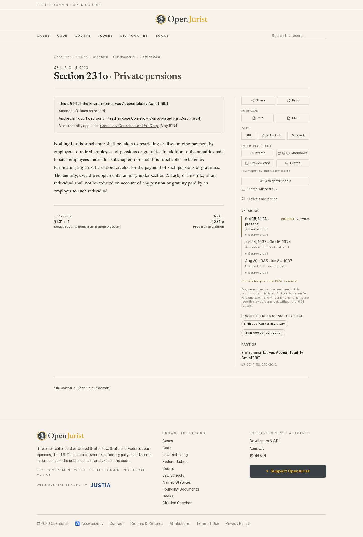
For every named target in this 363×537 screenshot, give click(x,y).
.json (81, 388)
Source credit (258, 234)
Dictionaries (134, 35)
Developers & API (265, 441)
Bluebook (298, 135)
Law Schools (173, 475)
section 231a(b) (166, 175)
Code (62, 35)
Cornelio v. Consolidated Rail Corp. (160, 118)
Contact (116, 523)
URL (249, 135)
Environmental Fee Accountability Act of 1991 (128, 103)
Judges (105, 35)
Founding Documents (180, 489)
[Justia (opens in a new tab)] (100, 485)
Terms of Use (207, 523)
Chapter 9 (100, 57)
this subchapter (90, 143)
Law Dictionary (175, 455)
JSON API (258, 456)
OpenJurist (62, 57)
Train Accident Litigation (263, 332)
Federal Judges (175, 461)
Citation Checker (177, 503)
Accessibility (89, 523)
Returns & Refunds (146, 523)
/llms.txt (257, 448)
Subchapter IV (124, 57)
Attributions (180, 523)
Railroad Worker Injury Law (264, 323)
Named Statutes (176, 482)
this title (195, 175)
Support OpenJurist (288, 471)
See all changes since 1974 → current (269, 281)
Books (162, 35)
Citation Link (272, 135)
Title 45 (82, 57)
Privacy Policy (237, 523)
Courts (83, 35)
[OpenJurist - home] (181, 19)
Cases (43, 35)
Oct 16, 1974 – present (257, 221)
